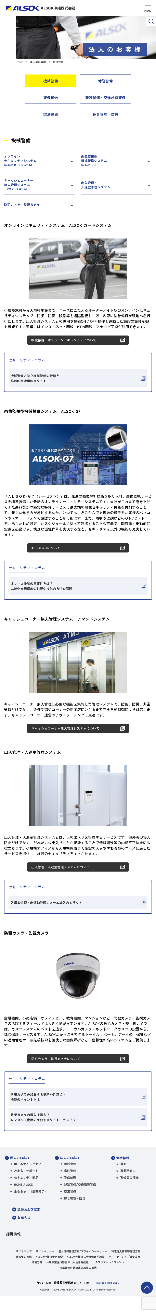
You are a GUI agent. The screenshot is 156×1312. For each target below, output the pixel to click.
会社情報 (122, 1157)
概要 (123, 1164)
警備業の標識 (129, 1177)
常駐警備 (105, 80)
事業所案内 (127, 1170)
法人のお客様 (69, 1157)
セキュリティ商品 (26, 1177)
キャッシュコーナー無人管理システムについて (65, 728)
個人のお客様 (19, 1157)
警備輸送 (50, 97)
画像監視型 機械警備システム (94, 160)
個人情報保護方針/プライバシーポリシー (82, 1251)
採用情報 (13, 1233)
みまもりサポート (26, 1170)
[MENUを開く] (148, 9)
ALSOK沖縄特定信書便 (49, 1257)
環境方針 (37, 1262)
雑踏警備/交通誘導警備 (80, 1184)
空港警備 (50, 114)
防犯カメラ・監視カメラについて (55, 1058)
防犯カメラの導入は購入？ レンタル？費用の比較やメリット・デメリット (45, 1117)
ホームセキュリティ (27, 1164)
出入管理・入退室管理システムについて (60, 866)
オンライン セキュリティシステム (20, 160)
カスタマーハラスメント (109, 1262)
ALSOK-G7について (45, 547)
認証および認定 (28, 1209)
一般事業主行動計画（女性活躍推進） (68, 1262)
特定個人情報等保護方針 (125, 1251)
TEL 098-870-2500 (107, 1283)
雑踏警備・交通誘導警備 (105, 97)
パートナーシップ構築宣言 (124, 1257)
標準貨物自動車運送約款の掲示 (78, 1268)
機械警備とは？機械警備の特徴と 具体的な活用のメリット (35, 378)
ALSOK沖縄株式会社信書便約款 (85, 1257)
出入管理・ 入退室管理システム (95, 184)
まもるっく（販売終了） (31, 1191)
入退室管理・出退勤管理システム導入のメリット (46, 902)
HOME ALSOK (23, 1184)
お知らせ (23, 1217)
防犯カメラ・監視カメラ (22, 205)
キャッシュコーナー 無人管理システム (18, 184)
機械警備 (50, 80)
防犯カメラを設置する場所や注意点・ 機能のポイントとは (38, 1097)
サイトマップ (24, 1251)
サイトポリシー (45, 1251)
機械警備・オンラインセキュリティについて (63, 340)
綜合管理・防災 (105, 114)
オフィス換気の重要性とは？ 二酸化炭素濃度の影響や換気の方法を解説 (41, 586)
